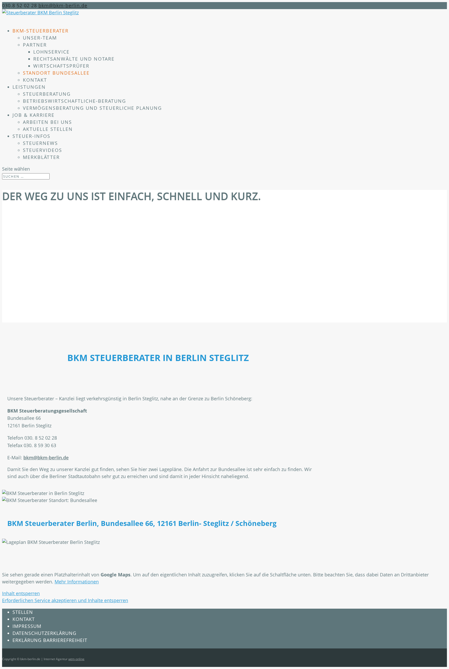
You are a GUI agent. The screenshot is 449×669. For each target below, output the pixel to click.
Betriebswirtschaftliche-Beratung (74, 101)
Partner (35, 45)
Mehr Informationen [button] (77, 581)
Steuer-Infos (31, 136)
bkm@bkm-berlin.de (46, 457)
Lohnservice (51, 52)
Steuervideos (42, 150)
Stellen (22, 612)
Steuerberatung (47, 94)
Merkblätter (41, 157)
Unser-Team (40, 38)
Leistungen (29, 87)
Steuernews (40, 143)
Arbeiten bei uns (47, 122)
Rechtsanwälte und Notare (74, 59)
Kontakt (35, 80)
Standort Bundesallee (56, 73)
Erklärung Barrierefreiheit (49, 640)
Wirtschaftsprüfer (61, 66)
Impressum (26, 626)
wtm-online (76, 659)
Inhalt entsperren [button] (21, 593)
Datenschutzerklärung (44, 633)
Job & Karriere (33, 115)
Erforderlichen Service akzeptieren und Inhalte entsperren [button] (65, 600)
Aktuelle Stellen (48, 129)
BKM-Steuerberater (40, 31)
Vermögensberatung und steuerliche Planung (92, 108)
